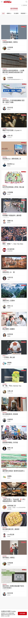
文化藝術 (4, 128)
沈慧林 (8, 307)
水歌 (8, 279)
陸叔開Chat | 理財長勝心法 (11, 159)
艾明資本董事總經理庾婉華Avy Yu (15, 79)
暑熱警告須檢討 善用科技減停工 (13, 471)
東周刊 (8, 478)
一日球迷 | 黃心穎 (8, 357)
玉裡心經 (10, 391)
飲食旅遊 (4, 40)
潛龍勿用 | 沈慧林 (8, 301)
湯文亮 (8, 109)
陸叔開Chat (10, 164)
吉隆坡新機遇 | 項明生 (10, 42)
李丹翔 (8, 449)
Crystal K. (9, 137)
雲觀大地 (10, 221)
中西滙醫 (10, 192)
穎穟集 (9, 362)
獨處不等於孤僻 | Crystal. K (11, 130)
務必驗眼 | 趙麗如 (8, 329)
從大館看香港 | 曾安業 (10, 414)
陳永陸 (8, 165)
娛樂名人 (4, 242)
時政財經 (4, 68)
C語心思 (10, 135)
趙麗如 (8, 336)
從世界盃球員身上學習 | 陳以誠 (13, 187)
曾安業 (8, 421)
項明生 (8, 49)
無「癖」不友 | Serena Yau (11, 386)
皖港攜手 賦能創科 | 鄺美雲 (11, 215)
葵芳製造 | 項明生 (8, 558)
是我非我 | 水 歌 (8, 272)
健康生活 (4, 185)
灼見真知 (10, 77)
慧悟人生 (10, 306)
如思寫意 (10, 334)
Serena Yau (10, 392)
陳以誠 (8, 194)
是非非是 (10, 107)
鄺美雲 (8, 222)
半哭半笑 (10, 277)
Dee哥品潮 (10, 534)
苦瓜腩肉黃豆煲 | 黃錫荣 (10, 529)
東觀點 (9, 476)
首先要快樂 (10, 249)
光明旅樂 (10, 47)
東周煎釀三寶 (11, 505)
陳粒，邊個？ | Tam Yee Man (12, 244)
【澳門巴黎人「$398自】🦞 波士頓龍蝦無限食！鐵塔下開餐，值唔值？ (13, 501)
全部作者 (25, 5)
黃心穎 (8, 364)
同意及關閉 (22, 613)
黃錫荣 (8, 536)
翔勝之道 (10, 448)
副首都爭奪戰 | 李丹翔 (10, 442)
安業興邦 (10, 419)
